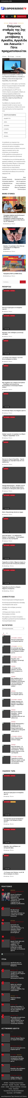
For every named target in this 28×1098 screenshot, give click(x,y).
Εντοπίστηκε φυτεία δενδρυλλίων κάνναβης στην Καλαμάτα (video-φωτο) (18, 650)
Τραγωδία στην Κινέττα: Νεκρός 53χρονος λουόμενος (11, 587)
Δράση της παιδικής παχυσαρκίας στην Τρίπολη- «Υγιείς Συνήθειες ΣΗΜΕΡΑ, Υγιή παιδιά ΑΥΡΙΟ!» (17, 975)
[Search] (12, 16)
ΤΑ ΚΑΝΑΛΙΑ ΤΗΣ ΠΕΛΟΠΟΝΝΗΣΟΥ (14, 1091)
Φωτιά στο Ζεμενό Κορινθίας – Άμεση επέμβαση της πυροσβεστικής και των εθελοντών (13, 460)
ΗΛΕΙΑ (7, 1087)
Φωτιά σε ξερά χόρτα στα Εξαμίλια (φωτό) (13, 599)
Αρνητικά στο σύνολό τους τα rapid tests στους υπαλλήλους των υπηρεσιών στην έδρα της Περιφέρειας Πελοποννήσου (20, 183)
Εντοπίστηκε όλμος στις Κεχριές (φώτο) (14, 410)
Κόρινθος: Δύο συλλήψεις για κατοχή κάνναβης (17, 660)
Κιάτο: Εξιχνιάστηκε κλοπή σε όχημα (12, 512)
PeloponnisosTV (22, 16)
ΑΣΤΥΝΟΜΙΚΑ (12, 229)
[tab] (3, 633)
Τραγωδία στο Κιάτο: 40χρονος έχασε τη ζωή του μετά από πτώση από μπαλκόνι (13, 562)
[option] (14, 900)
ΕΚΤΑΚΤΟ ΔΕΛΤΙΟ (15, 1087)
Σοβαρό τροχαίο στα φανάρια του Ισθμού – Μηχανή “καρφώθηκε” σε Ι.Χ (17, 704)
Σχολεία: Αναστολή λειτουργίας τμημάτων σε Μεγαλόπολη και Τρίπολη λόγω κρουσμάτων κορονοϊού (8, 183)
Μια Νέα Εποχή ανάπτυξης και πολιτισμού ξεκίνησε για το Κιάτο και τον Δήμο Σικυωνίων (17, 900)
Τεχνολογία (21, 23)
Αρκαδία (11, 23)
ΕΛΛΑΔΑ (12, 992)
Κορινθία (16, 256)
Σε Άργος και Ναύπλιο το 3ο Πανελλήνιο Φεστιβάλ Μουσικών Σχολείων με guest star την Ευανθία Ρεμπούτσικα (18, 950)
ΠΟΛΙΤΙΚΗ (16, 1089)
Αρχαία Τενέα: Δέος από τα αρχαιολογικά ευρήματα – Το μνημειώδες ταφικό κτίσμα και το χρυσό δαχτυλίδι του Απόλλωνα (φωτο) (18, 933)
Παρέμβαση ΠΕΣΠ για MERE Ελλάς (12, 273)
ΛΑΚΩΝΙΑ (15, 23)
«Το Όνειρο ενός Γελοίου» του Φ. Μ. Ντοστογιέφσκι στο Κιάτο (16, 670)
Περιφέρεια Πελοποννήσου (10, 200)
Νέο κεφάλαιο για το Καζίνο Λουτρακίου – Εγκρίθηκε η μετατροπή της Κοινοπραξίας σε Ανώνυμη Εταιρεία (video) (13, 385)
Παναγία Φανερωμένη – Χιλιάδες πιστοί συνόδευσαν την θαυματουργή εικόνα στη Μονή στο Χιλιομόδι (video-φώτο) (13, 487)
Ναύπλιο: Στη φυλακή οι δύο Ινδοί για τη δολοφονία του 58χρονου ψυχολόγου (13, 247)
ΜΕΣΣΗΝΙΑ (11, 258)
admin (5, 56)
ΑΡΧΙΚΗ (6, 1082)
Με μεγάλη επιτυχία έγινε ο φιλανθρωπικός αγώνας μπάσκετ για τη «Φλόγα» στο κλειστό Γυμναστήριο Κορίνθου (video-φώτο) (18, 1008)
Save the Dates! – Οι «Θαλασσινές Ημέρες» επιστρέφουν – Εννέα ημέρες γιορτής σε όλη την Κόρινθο (13, 537)
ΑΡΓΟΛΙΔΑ (6, 23)
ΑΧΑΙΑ (3, 1087)
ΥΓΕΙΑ (16, 970)
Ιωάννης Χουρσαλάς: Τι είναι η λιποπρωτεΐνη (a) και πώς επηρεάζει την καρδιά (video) (18, 996)
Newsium (17, 1096)
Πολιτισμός (18, 895)
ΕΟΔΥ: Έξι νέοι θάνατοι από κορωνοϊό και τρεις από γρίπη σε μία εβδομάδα (17, 1024)
